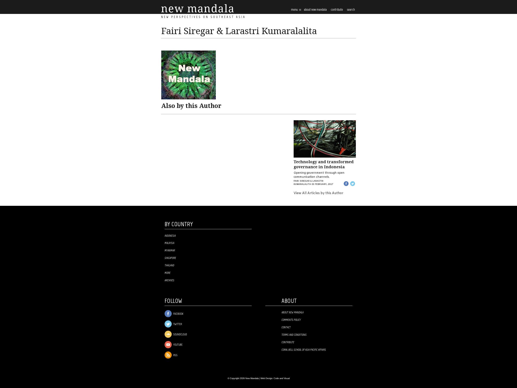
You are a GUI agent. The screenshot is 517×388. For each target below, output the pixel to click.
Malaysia (169, 243)
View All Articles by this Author (318, 193)
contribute (337, 10)
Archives (169, 280)
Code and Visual (282, 378)
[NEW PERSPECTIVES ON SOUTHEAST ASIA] (197, 8)
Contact (286, 327)
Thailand (169, 265)
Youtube (178, 344)
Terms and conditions (294, 335)
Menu (294, 10)
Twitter (177, 324)
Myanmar (170, 250)
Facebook (178, 314)
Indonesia (170, 235)
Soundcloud (180, 334)
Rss (175, 355)
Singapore (170, 258)
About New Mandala (315, 10)
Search (351, 10)
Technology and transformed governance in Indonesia (324, 164)
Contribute (288, 342)
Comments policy (291, 320)
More (167, 273)
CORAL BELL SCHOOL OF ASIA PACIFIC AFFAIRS (304, 349)
